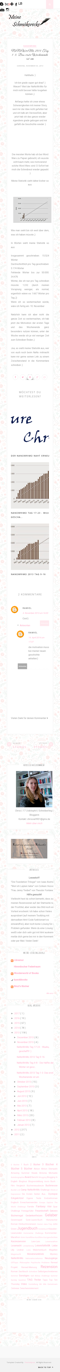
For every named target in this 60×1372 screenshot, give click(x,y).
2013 (17, 1032)
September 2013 (26, 1086)
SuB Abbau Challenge (41, 1276)
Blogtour (24, 1181)
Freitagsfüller (28, 1211)
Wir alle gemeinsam (48, 1284)
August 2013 (24, 1091)
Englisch (15, 1202)
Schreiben (33, 1271)
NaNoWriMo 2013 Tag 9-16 (28, 574)
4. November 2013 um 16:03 (35, 613)
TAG (30, 1279)
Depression (16, 1194)
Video (24, 1284)
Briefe (47, 1181)
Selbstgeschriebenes (48, 1271)
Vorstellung (33, 1284)
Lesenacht (17, 1245)
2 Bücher (36, 1164)
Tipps (46, 1280)
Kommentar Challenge (34, 1233)
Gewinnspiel (18, 1220)
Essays (43, 1202)
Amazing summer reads (25, 1173)
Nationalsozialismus (35, 1258)
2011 (17, 1134)
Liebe (55, 1245)
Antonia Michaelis (48, 1173)
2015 (17, 1023)
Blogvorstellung (36, 1181)
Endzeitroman (51, 1198)
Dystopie (53, 1194)
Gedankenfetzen (35, 1215)
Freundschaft (42, 1210)
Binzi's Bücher (21, 986)
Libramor (19, 960)
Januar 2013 (23, 1125)
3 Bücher (49, 1164)
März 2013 (23, 1115)
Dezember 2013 (25, 1037)
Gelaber (51, 1215)
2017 (17, 1013)
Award (28, 1177)
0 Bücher (16, 1165)
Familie (31, 1206)
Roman (15, 1271)
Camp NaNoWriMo (30, 1189)
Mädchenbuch (41, 1250)
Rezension (49, 1267)
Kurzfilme (39, 1237)
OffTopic (15, 1262)
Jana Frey (48, 1224)
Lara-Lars (38, 1241)
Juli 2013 (22, 1096)
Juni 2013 (22, 1101)
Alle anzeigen (52, 993)
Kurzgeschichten (50, 1237)
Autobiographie (18, 1177)
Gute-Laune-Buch (36, 1220)
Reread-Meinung (31, 1267)
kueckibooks (21, 979)
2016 (17, 1018)
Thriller (38, 1279)
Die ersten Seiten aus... (35, 1194)
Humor (40, 1224)
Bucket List (16, 1190)
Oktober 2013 (24, 1081)
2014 (17, 1027)
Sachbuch (24, 1271)
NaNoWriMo (30, 46)
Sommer (15, 1276)
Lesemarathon (51, 1241)
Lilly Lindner (19, 1250)
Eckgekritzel (19, 1198)
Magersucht (19, 1254)
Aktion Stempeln (49, 1169)
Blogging (43, 1177)
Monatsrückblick (38, 1254)
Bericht (35, 1177)
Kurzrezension (21, 1241)
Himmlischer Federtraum (27, 966)
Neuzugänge (51, 1258)
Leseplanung (29, 1246)
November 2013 (25, 1042)
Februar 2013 (24, 1120)
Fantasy (41, 1206)
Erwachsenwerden (29, 1202)
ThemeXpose (30, 1362)
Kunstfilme (30, 1237)
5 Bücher (27, 1168)
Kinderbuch (43, 1229)
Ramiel (27, 608)
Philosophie (25, 1262)
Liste (30, 1250)
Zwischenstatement (29, 1288)
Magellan (53, 1250)
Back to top (44, 1367)
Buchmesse (51, 1185)
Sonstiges (25, 1275)
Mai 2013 (22, 1105)
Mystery (54, 1254)
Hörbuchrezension (28, 1224)
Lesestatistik (43, 1245)
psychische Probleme (41, 1262)
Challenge (45, 1190)
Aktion (37, 1169)
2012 (17, 1129)
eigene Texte (35, 1198)
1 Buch (25, 1164)
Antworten (44, 623)
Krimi (23, 1237)
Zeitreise (15, 1288)
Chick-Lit (54, 1190)
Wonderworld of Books (26, 973)
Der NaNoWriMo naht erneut (31, 455)
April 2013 (22, 1110)
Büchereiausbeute (36, 1185)
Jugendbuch (27, 1228)
